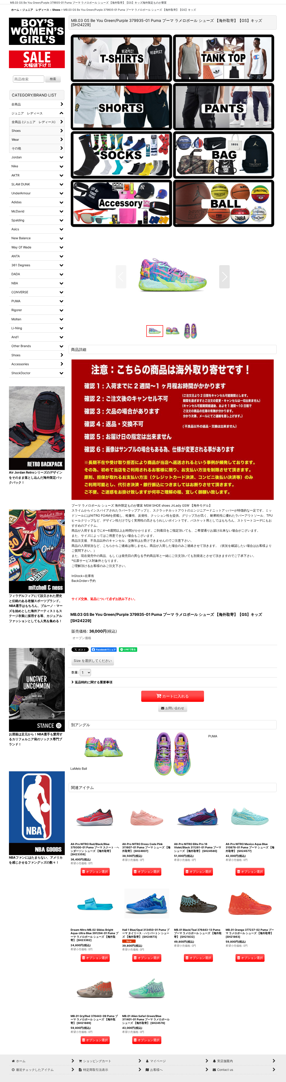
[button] (121, 276)
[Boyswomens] (37, 30)
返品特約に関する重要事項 (93, 682)
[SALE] (37, 59)
